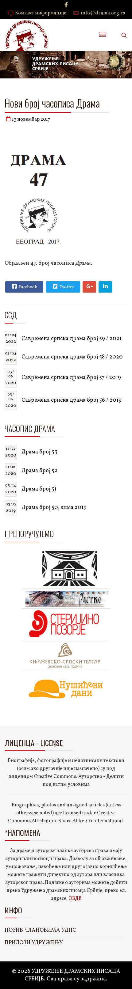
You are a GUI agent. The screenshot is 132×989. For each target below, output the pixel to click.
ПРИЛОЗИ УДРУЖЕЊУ (34, 943)
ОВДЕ (74, 898)
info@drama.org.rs (103, 13)
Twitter (66, 287)
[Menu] (102, 35)
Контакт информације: (41, 13)
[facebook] (66, 5)
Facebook (27, 287)
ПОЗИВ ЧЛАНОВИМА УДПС (40, 930)
